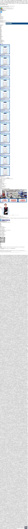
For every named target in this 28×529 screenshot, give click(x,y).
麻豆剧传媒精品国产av (21, 411)
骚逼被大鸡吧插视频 (6, 341)
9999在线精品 (4, 301)
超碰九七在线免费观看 (20, 292)
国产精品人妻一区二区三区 (6, 450)
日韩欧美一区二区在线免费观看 (20, 432)
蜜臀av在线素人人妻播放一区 (13, 390)
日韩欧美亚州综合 (25, 314)
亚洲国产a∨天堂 (24, 287)
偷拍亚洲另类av (16, 285)
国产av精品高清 (26, 425)
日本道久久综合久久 (23, 302)
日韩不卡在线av (12, 299)
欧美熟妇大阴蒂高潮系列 (19, 391)
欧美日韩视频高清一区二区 (19, 423)
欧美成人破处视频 (14, 375)
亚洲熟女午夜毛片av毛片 (11, 368)
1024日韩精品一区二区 (16, 377)
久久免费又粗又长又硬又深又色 (9, 405)
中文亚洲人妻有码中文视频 (8, 283)
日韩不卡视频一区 (15, 408)
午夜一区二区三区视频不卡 (13, 409)
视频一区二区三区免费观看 (21, 363)
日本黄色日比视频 (23, 436)
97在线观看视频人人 (3, 408)
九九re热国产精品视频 (25, 364)
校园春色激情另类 (8, 318)
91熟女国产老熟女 (15, 340)
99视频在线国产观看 (23, 397)
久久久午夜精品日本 (11, 460)
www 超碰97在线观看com (13, 461)
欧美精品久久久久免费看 (7, 286)
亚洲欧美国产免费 (16, 356)
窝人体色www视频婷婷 (3, 434)
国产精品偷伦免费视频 (18, 321)
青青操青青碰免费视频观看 (11, 291)
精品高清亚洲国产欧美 (17, 440)
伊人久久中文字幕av (11, 399)
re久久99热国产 (7, 280)
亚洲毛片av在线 (3, 271)
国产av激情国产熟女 (17, 355)
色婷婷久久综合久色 (24, 384)
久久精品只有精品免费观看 (19, 341)
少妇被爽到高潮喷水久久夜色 (9, 430)
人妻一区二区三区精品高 (21, 445)
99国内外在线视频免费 (5, 361)
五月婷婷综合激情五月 (10, 263)
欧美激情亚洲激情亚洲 (18, 300)
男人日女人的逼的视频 (13, 287)
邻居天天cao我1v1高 (14, 257)
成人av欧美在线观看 (7, 364)
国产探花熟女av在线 (23, 416)
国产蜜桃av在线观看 (23, 439)
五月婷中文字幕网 (8, 328)
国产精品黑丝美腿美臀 (23, 294)
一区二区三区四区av (13, 300)
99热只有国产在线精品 (22, 348)
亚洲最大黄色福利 (18, 425)
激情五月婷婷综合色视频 (19, 448)
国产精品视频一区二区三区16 (11, 356)
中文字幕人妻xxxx (3, 256)
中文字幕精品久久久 (10, 411)
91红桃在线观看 (16, 462)
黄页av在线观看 (19, 285)
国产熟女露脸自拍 (16, 368)
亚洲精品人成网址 (10, 305)
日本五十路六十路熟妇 (18, 430)
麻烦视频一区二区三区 (13, 301)
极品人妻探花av (13, 278)
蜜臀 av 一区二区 (23, 283)
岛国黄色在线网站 (24, 353)
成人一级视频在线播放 (11, 377)
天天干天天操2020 (13, 360)
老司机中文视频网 (11, 458)
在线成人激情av (1, 294)
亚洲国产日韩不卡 (24, 399)
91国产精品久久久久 (8, 260)
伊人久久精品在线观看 (25, 269)
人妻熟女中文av (3, 339)
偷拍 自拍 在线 (22, 339)
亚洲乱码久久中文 (23, 324)
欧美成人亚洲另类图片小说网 (15, 366)
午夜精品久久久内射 (10, 361)
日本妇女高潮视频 (10, 316)
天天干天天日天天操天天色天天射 (23, 273)
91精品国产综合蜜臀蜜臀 (5, 356)
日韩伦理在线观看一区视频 (4, 429)
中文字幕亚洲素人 (12, 403)
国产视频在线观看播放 (15, 352)
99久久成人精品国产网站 (12, 322)
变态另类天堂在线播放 (19, 272)
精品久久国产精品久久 (14, 255)
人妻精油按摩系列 (18, 273)
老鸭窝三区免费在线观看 (12, 310)
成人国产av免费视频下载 (12, 381)
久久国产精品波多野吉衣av (25, 395)
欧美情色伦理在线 (10, 337)
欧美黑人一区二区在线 (8, 434)
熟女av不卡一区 (10, 341)
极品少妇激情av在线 (23, 300)
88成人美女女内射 (14, 423)
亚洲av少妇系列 (17, 373)
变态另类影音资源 (4, 347)
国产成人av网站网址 (20, 359)
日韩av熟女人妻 (4, 325)
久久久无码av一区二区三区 (20, 431)
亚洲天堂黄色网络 (15, 383)
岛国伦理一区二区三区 (20, 318)
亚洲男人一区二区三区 (16, 299)
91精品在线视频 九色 (16, 453)
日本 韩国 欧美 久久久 (21, 358)
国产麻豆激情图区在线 (4, 329)
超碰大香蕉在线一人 (18, 375)
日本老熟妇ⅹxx (8, 385)
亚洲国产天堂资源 (24, 346)
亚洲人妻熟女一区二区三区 (22, 265)
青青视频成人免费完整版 (8, 463)
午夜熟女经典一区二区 (23, 434)
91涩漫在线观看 (13, 421)
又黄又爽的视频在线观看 (17, 392)
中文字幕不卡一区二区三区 (7, 288)
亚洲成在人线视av (15, 398)
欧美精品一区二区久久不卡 (22, 299)
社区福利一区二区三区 (16, 442)
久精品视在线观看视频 (10, 383)
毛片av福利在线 (1, 365)
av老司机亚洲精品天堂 (19, 331)
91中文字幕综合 (11, 344)
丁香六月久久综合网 (13, 296)
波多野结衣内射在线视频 (24, 413)
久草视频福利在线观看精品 (6, 281)
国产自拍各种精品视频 (22, 385)
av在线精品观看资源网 (15, 314)
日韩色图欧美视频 (25, 281)
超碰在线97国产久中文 (3, 275)
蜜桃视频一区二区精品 (12, 286)
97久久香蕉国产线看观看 (16, 270)
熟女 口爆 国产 (20, 360)
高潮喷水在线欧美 (7, 399)
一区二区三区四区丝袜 (9, 428)
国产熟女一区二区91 (23, 437)
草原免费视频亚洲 (21, 438)
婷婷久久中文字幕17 (10, 373)
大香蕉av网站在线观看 (7, 346)
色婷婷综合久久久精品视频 (19, 345)
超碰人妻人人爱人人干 (3, 328)
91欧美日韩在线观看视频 (16, 371)
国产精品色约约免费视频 (20, 410)
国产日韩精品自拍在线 (19, 428)
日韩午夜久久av (23, 456)
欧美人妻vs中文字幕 (3, 269)
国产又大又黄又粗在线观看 (12, 280)
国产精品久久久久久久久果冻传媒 (21, 344)
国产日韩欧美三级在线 (8, 425)
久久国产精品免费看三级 (16, 291)
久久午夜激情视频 (8, 401)
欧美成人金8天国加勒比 (15, 386)
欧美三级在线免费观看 (22, 334)
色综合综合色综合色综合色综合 (13, 293)
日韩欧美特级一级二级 (14, 262)
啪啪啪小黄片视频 (18, 297)
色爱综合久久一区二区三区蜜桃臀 (23, 275)
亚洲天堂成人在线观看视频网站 (10, 333)
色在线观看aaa (13, 316)
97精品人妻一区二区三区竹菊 (23, 375)
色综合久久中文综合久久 (20, 312)
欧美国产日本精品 (23, 409)
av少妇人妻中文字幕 (24, 428)
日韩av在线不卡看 (21, 379)
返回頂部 (26, 528)
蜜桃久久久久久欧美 (4, 354)
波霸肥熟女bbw (16, 358)
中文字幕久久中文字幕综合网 (14, 417)
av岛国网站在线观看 (16, 399)
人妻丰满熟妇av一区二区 (15, 374)
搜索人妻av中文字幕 (14, 407)
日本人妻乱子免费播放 (22, 286)
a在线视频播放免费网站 (18, 437)
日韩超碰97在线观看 (14, 279)
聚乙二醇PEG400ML (2, 65)
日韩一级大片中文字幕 (13, 434)
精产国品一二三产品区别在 (24, 285)
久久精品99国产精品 (3, 318)
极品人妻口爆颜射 (13, 350)
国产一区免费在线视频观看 (12, 452)
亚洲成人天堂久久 (5, 360)
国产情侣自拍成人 (4, 390)
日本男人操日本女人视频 (14, 269)
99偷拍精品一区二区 (11, 453)
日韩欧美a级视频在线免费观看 (4, 349)
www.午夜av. (9, 261)
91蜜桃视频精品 (16, 422)
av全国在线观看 (17, 360)
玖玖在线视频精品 (16, 317)
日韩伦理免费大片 (11, 346)
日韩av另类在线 (4, 315)
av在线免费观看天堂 (13, 315)
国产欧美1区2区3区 (23, 261)
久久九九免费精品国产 (3, 260)
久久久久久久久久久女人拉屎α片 (20, 259)
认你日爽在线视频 (6, 355)
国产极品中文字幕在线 (10, 340)
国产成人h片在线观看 (4, 270)
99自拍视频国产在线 (25, 279)
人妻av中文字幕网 (20, 328)
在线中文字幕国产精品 (13, 367)
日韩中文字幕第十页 (16, 267)
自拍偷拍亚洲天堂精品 (13, 304)
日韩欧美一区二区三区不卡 (15, 410)
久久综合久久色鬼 (19, 260)
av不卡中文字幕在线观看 (2, 463)
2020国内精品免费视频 (7, 339)
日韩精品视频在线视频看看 (9, 298)
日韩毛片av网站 (1, 264)
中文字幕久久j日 (20, 336)
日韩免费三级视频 (17, 295)
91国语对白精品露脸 (25, 276)
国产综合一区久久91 (9, 421)
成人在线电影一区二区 (23, 367)
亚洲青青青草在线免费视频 (16, 405)
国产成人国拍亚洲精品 (6, 397)
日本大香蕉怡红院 (24, 341)
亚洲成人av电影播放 (19, 387)
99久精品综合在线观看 (18, 434)
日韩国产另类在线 (18, 280)
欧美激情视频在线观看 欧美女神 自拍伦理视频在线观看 (14, 264)
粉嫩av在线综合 (9, 429)
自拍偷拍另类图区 (14, 384)
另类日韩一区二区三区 (13, 261)
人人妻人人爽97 (8, 390)
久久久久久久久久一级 (7, 336)
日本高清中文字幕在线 (12, 415)
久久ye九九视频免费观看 (10, 456)
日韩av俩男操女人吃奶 (25, 398)
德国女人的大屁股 (25, 297)
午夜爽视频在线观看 (3, 283)
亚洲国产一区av (26, 296)
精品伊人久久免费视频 (22, 295)
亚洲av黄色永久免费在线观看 (24, 257)
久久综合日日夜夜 (5, 333)
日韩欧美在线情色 (5, 353)
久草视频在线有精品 (23, 326)
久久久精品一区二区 (6, 264)
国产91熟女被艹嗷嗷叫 (3, 415)
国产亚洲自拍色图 (14, 432)
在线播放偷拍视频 (25, 284)
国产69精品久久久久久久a (12, 464)
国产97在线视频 (13, 419)
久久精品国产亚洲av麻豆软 (3, 280)
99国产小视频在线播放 (7, 413)
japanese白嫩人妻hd (18, 277)
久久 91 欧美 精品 (10, 257)
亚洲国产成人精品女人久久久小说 (5, 381)
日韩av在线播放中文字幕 (19, 329)
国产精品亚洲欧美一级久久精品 (19, 354)
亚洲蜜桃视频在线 (10, 406)
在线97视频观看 (4, 322)
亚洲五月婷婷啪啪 (8, 297)
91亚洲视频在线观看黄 (18, 339)
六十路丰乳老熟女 (7, 344)
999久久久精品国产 (17, 348)
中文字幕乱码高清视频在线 (22, 455)
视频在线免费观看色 (10, 321)
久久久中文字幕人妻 (21, 377)
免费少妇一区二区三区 (6, 292)
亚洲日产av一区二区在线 (2, 458)
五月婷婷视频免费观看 (19, 383)
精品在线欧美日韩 (10, 374)
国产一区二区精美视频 (4, 410)
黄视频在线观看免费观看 (12, 295)
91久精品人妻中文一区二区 (4, 324)
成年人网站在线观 (10, 455)
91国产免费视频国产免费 (23, 426)
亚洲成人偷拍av (24, 313)
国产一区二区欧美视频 (20, 444)
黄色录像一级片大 (23, 308)
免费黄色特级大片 (5, 423)
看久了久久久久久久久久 (7, 299)
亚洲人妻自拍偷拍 (6, 259)
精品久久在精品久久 (14, 448)
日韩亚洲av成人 (14, 373)
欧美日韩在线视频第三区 (2, 310)
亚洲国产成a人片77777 (20, 398)
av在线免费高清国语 (12, 364)
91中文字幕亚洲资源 (16, 281)
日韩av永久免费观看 (18, 309)
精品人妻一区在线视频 (3, 416)
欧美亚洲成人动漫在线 (2, 399)
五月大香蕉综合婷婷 (8, 293)
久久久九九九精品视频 (23, 321)
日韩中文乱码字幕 (22, 291)
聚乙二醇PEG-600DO (2, 109)
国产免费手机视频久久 (18, 304)
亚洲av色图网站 (9, 329)
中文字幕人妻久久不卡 (13, 425)
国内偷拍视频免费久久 (3, 403)
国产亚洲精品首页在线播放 (17, 403)
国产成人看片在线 (4, 424)
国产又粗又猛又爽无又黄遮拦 (8, 279)
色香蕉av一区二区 (11, 289)
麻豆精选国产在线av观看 (13, 413)
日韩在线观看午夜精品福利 (8, 262)
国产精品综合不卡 (20, 352)
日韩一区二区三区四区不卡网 (14, 359)
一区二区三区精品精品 (13, 288)
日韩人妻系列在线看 (21, 281)
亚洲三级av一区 (23, 304)
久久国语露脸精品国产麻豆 (6, 392)
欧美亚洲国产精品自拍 (4, 320)
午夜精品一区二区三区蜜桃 (4, 316)
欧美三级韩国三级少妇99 (9, 400)
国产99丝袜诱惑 (14, 456)
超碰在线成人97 (9, 296)
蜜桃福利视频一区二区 (9, 384)
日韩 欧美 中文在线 (25, 438)
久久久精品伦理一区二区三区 (13, 401)
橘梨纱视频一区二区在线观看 (20, 408)
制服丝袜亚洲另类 (12, 302)
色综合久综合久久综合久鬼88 (17, 326)
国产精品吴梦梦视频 (3, 378)
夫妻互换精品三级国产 (3, 363)
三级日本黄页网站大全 (2, 364)
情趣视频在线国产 (18, 337)
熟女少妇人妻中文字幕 (20, 422)
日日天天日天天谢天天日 (16, 427)
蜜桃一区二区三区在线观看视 (24, 370)
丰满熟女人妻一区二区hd (9, 306)
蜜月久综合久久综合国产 (6, 294)
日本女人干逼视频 (17, 322)
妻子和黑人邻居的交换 (24, 417)
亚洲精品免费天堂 (9, 391)
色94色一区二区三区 (9, 375)
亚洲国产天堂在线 (11, 268)
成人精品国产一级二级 (20, 378)
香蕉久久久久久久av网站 (15, 276)
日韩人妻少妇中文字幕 (23, 309)
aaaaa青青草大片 (21, 364)
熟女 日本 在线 (20, 356)
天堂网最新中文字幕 (11, 408)
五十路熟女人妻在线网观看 (13, 385)
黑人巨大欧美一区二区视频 (14, 387)
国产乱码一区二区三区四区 (16, 455)
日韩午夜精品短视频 (8, 275)
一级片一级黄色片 (7, 265)
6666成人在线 (5, 391)
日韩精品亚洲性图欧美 (3, 312)
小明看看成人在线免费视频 (5, 395)
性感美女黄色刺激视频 (21, 289)
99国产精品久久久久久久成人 (16, 305)
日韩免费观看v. (8, 415)
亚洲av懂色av (24, 340)
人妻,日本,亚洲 (12, 267)
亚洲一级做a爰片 (8, 277)
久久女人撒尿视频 (25, 378)
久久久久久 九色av (20, 317)
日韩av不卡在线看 (12, 371)
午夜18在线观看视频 (14, 435)
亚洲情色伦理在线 (7, 310)
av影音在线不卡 (1, 417)
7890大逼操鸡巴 (14, 308)
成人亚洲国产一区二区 (25, 361)
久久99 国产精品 (14, 341)
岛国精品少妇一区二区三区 (13, 389)
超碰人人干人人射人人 (25, 330)
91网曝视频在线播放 (2, 362)
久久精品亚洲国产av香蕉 (8, 269)
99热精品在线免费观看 (14, 369)
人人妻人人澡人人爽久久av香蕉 (10, 414)
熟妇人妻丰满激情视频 (22, 389)
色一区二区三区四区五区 (19, 463)
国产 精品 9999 (18, 257)
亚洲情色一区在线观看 (24, 387)
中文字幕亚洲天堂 (4, 367)
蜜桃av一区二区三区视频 (7, 271)
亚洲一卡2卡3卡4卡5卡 (8, 424)
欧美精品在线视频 (4, 444)
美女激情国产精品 (6, 455)
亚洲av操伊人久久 (21, 350)
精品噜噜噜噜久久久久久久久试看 (3, 334)
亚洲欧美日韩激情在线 (17, 452)
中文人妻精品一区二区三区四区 (8, 308)
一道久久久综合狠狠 (18, 296)
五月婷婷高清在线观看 (8, 338)
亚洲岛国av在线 (3, 398)
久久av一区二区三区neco (22, 424)
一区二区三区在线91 (5, 352)
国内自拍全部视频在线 (5, 323)
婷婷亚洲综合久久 (13, 429)
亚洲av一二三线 (8, 295)
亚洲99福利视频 (18, 275)
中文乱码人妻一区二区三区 (19, 278)
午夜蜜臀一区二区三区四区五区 (13, 362)
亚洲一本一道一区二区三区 (3, 426)
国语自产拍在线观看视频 (10, 402)
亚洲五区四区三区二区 (20, 298)
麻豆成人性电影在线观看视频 (3, 461)
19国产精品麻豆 (12, 330)
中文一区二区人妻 (24, 356)
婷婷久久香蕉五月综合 (11, 281)
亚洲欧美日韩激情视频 (22, 418)
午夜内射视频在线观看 (21, 405)
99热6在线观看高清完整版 (4, 263)
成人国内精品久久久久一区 (11, 285)
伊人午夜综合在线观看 (14, 284)
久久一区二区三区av (18, 294)
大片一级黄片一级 (12, 271)
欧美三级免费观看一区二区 (13, 273)
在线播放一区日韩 (19, 417)
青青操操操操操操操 (14, 306)
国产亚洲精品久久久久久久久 (18, 283)
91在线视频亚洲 (7, 348)
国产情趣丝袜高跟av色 (18, 261)
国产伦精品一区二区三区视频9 (13, 332)
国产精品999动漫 (17, 381)
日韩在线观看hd (5, 345)
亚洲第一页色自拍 (22, 277)
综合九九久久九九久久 (12, 277)
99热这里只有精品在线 (24, 329)
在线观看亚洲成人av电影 (5, 291)
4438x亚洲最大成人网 (5, 435)
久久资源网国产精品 (8, 444)
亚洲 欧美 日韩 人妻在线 (21, 406)
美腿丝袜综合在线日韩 (4, 296)
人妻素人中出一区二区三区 (3, 401)
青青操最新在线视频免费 (25, 448)
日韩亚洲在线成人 (4, 272)
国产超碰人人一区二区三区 (19, 362)
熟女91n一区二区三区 (21, 427)
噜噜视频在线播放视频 (10, 349)
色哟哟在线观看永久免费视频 (12, 443)
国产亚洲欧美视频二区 (15, 363)
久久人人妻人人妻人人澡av (12, 418)
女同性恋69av (7, 322)
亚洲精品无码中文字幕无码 (16, 411)
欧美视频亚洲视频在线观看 (4, 407)
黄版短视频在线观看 (14, 324)
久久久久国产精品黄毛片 (10, 352)
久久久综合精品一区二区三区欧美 (8, 313)
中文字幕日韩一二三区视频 (15, 313)
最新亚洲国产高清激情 (7, 330)
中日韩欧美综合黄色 (17, 342)
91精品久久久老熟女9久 (22, 371)
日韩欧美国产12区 (22, 296)
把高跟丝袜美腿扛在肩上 (14, 325)
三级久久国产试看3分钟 (13, 382)
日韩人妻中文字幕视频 (21, 381)
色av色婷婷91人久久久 (3, 331)
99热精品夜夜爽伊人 (13, 357)
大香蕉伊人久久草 (22, 337)
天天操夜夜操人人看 (12, 326)
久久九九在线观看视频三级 (19, 284)
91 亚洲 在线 (16, 328)
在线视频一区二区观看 (10, 314)
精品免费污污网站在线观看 (22, 429)
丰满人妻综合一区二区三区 (21, 447)
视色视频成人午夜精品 (23, 260)
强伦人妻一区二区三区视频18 (3, 277)
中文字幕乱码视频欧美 (8, 309)
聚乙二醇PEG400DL (2, 87)
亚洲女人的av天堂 (25, 444)
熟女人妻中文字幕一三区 (8, 304)
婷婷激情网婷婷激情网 (14, 361)
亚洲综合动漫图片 (22, 401)
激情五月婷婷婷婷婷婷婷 (9, 324)
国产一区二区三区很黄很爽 (14, 463)
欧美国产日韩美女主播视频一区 (20, 307)
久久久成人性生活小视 (2, 308)
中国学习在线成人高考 (21, 271)
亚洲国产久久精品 (26, 464)
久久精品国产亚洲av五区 (18, 436)
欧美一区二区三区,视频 (18, 461)
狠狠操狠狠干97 (5, 428)
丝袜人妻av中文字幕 (11, 398)
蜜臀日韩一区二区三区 (18, 456)
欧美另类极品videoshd (24, 461)
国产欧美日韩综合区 (12, 317)
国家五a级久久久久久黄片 (19, 306)
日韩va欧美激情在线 (19, 353)
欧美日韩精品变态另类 (12, 445)
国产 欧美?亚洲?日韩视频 (3, 295)
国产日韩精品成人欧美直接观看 (5, 443)
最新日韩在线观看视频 (9, 407)
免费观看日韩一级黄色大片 (11, 442)
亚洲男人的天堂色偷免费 (20, 320)
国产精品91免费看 (9, 437)
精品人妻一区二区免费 (7, 362)
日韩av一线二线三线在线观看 (6, 326)
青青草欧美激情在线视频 (14, 400)
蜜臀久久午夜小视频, (6, 340)
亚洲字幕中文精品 (15, 268)
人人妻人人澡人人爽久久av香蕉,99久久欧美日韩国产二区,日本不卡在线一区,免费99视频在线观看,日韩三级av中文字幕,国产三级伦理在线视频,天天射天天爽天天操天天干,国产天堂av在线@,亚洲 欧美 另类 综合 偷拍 (14, 252)
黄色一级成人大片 (7, 398)
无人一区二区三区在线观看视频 (19, 393)
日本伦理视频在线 (19, 416)
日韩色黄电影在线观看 (15, 447)
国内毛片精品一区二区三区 (14, 256)
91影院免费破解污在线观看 (13, 275)
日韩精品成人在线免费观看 (20, 293)
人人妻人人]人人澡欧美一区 (18, 315)
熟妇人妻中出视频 (23, 357)
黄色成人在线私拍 (7, 268)
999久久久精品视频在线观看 (24, 376)
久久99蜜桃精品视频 (21, 263)
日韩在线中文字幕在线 (24, 383)
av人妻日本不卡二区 (18, 409)
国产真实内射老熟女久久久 (6, 459)
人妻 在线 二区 (23, 278)
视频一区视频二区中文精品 (13, 339)
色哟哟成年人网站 (24, 301)
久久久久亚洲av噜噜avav (24, 288)
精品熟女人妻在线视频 (11, 292)
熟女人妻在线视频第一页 (12, 328)
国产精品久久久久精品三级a (8, 359)
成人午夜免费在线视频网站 (9, 439)
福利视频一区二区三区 (18, 421)
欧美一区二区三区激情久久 (21, 349)
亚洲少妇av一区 (24, 331)
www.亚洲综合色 (7, 458)
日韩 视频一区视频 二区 (22, 310)
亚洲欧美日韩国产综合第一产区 (11, 440)
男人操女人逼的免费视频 (24, 451)
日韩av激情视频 (17, 443)
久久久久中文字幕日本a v (17, 439)
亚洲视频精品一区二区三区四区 (20, 256)
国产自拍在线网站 (15, 460)
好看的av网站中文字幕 (19, 332)
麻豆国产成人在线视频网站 (3, 255)
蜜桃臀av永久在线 (18, 389)
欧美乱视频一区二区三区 (5, 442)
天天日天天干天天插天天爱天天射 (7, 417)
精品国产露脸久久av (18, 418)
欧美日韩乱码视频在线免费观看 (7, 287)
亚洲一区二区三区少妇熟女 (14, 260)
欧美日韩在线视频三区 (25, 318)
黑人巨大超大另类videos (21, 458)
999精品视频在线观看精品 (18, 413)
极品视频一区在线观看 (14, 428)
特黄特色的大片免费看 (17, 286)
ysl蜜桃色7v (13, 439)
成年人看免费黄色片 (20, 313)
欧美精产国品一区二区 (8, 367)
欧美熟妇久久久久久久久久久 (8, 378)
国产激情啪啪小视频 (25, 263)
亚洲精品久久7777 (15, 459)
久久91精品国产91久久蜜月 (10, 270)
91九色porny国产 (22, 342)
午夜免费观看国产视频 (5, 285)
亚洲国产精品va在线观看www (13, 272)
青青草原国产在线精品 (18, 308)
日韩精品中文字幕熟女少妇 (6, 445)
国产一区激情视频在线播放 (10, 353)
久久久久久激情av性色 (15, 349)
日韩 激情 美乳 (7, 408)
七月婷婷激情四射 (9, 419)
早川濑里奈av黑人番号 (3, 348)
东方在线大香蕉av (3, 359)
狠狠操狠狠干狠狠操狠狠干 (18, 316)
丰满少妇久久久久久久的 (15, 320)
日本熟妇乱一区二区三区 (12, 370)
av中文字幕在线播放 (21, 402)
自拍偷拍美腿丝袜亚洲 (6, 342)
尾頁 (1, 177)
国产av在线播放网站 (21, 270)
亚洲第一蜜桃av (3, 300)
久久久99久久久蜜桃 (17, 310)
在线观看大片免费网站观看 (17, 302)
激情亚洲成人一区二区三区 (19, 301)
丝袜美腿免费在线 (8, 272)
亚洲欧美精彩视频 (20, 399)
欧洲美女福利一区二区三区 (25, 454)
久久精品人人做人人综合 (3, 366)
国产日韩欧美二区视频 (23, 316)
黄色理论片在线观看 (19, 324)
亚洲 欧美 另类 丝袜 (25, 292)
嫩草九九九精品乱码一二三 (12, 342)
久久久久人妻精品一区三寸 (12, 397)
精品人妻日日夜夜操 (17, 271)
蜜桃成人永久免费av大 (23, 430)
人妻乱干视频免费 (16, 323)
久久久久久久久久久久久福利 (3, 437)
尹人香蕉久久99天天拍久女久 (12, 265)
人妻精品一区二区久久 (3, 370)
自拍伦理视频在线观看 (6, 431)
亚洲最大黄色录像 (25, 432)
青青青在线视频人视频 (5, 411)
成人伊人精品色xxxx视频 (6, 418)
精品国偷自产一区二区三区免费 (19, 279)
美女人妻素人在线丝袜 (4, 307)
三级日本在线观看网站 (24, 345)
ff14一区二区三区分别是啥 (14, 391)
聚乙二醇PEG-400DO (2, 98)
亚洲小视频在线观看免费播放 (19, 288)
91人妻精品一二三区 (13, 354)
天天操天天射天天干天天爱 (9, 366)
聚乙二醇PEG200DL (2, 76)
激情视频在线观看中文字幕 (22, 366)
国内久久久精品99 (4, 430)
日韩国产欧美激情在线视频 (3, 298)
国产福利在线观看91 (13, 309)
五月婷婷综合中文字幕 (9, 448)
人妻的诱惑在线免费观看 (8, 256)
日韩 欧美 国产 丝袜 (21, 305)
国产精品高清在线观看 (16, 333)
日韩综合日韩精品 (5, 384)
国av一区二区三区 (8, 370)
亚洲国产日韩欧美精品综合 (14, 312)
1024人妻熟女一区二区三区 (16, 263)
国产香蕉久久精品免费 (5, 257)
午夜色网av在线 (1, 402)
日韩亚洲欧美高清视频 (18, 367)
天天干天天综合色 (17, 464)
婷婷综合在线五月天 (25, 312)
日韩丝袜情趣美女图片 (16, 346)
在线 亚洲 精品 (12, 283)
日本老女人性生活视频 (15, 458)
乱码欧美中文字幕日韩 (8, 301)
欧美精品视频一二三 (9, 307)
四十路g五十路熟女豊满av (11, 323)
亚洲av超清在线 (14, 430)
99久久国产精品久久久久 (4, 358)
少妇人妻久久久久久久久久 (9, 278)
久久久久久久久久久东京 (3, 267)
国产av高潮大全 (21, 297)
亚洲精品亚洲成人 (13, 426)
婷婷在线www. (7, 460)
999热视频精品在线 (13, 338)
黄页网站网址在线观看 (8, 387)
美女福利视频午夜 (5, 375)
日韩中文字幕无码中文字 (4, 261)
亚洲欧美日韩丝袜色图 (10, 386)
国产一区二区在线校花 (8, 382)
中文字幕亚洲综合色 (19, 369)
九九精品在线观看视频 (7, 409)
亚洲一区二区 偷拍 (10, 259)
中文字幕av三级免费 (21, 443)
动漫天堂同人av (26, 401)
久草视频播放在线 (3, 279)
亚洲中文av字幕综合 (24, 262)
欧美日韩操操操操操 (6, 402)
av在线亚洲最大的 (19, 435)
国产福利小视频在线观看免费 (8, 284)
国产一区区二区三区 (25, 360)
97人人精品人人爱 (24, 359)
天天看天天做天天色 (25, 270)
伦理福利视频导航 (22, 373)
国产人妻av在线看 (14, 337)
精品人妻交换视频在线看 (25, 352)
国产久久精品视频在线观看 (15, 378)
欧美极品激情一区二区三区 (11, 376)
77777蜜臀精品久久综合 (19, 407)
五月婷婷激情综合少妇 (8, 315)
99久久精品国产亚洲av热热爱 (7, 389)
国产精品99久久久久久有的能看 (3, 421)
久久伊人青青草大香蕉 (3, 276)
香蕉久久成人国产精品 (16, 414)
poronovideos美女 (22, 452)
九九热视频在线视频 (6, 406)
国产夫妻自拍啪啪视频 (20, 446)
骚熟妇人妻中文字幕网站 (20, 340)
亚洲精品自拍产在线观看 (20, 268)
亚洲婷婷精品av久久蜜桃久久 (12, 355)
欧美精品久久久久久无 (4, 446)
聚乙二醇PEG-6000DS (2, 54)
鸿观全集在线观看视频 (19, 255)
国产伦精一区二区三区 (14, 259)
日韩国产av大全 (26, 405)
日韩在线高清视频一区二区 (6, 371)
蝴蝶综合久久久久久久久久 (5, 374)
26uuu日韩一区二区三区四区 (9, 276)
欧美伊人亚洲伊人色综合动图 (7, 302)
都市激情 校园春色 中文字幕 (5, 321)
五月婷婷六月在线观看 (9, 320)
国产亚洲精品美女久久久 (5, 305)
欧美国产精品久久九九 (12, 462)
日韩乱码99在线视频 (25, 453)
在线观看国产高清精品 (6, 365)
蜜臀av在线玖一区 (24, 315)
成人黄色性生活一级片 (19, 262)
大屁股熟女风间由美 (14, 345)
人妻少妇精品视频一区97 (2, 293)
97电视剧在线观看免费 (9, 255)
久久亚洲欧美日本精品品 (9, 325)
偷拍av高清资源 (14, 321)
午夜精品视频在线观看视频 (20, 269)
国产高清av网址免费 (14, 431)
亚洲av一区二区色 (22, 382)
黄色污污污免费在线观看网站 (6, 289)
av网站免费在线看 (21, 333)
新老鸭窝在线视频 (18, 338)
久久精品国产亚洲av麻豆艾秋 (6, 438)
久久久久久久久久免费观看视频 (12, 294)
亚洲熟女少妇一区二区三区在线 (9, 363)
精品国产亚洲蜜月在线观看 (4, 456)
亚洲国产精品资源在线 (16, 289)
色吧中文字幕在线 (3, 376)
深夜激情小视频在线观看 (3, 369)
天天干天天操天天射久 (19, 394)
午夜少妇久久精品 (16, 336)
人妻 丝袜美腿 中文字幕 (13, 437)
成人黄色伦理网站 (24, 394)
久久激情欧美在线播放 (16, 402)
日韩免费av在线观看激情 (22, 355)
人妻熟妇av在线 (13, 358)
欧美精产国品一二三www (20, 460)
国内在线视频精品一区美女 (18, 415)
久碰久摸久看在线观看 (9, 345)
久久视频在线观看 (21, 322)
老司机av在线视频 (25, 422)
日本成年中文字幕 (9, 267)
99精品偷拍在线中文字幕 (23, 264)
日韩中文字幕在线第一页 (21, 267)
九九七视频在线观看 (4, 306)
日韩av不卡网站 (16, 445)
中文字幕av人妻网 (17, 265)
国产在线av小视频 (26, 373)
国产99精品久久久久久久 (13, 329)
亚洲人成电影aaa (4, 297)
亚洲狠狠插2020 (25, 411)
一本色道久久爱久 (9, 451)
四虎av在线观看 (18, 382)
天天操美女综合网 (5, 393)
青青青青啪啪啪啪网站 (3, 309)
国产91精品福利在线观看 (7, 273)
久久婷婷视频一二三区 (8, 350)
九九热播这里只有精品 (8, 354)
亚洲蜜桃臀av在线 (3, 265)
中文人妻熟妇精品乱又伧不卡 (19, 287)
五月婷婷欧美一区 (10, 435)
